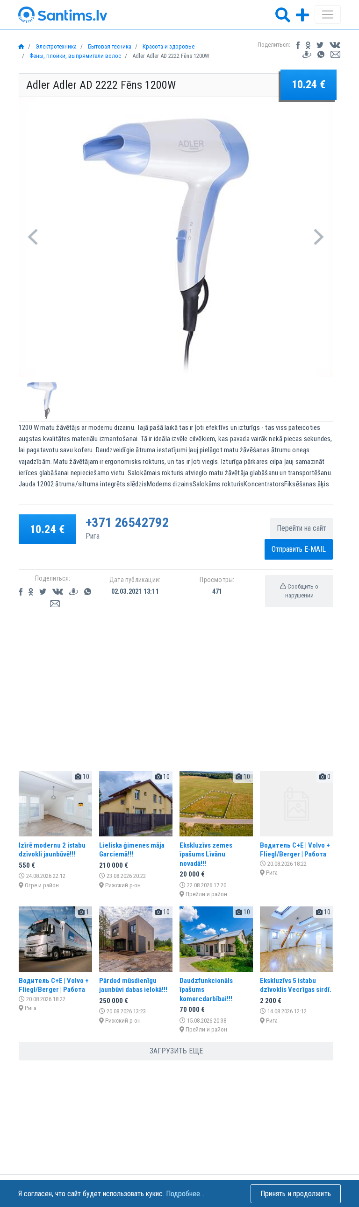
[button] (33, 237)
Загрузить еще (176, 1050)
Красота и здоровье (167, 46)
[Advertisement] (176, 698)
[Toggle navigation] (328, 14)
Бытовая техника (108, 46)
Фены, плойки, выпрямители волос (74, 55)
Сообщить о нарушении (302, 591)
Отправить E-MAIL (299, 549)
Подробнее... (185, 1193)
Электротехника (55, 46)
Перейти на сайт (301, 528)
